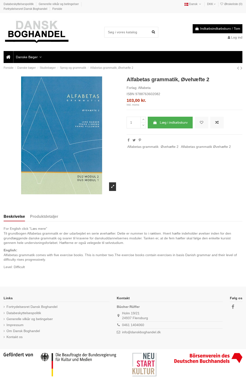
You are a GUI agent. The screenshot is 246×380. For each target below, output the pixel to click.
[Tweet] (134, 140)
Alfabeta (144, 88)
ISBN (130, 94)
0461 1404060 (133, 325)
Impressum (15, 325)
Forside (57, 9)
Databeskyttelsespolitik (19, 4)
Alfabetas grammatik (143, 147)
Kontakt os (14, 337)
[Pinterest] (140, 140)
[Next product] (241, 68)
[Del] (128, 140)
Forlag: (132, 88)
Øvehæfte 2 (169, 147)
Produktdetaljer (44, 216)
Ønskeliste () (233, 4)
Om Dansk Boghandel (23, 331)
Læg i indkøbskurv (174, 122)
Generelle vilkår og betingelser (59, 4)
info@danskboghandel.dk (141, 332)
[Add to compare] (217, 122)
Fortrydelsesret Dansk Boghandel (26, 9)
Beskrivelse (14, 216)
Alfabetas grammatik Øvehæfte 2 (206, 147)
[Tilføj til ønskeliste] (201, 122)
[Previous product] (238, 68)
